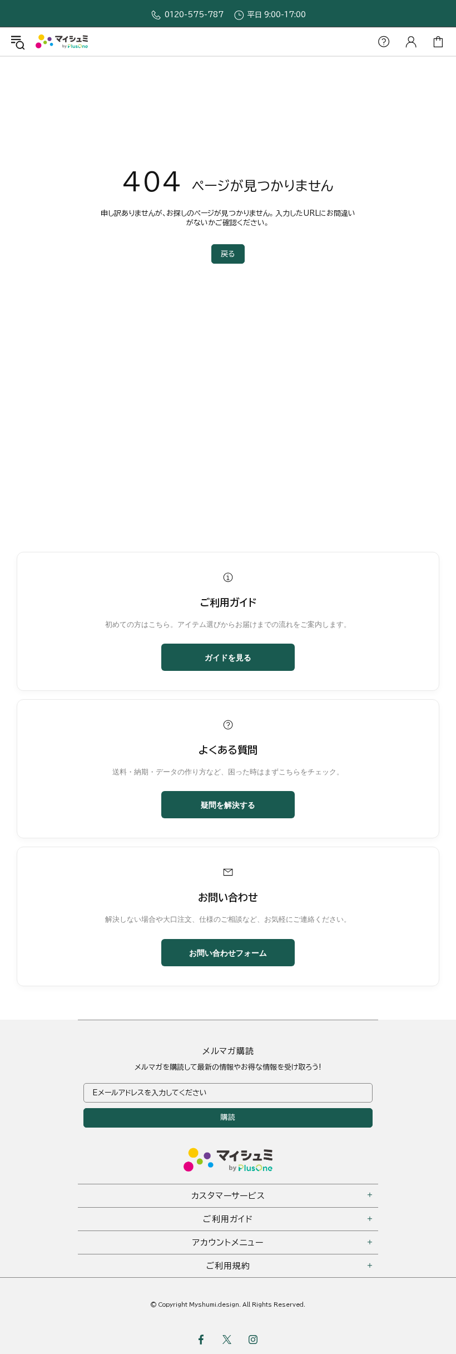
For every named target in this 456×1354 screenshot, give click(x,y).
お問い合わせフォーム (228, 952)
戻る (228, 254)
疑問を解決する (228, 804)
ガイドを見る (228, 657)
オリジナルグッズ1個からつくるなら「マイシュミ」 (62, 41)
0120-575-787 (194, 14)
